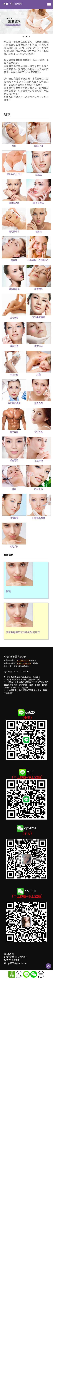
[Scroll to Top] (48, 966)
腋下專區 (38, 346)
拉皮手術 (38, 460)
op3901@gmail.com (17, 963)
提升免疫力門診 (14, 174)
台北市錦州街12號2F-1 (16, 957)
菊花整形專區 (14, 403)
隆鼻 (14, 489)
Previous (4, 21)
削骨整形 (38, 403)
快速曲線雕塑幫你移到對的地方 (23, 632)
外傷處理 (14, 374)
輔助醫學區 (14, 231)
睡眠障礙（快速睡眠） (38, 260)
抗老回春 (14, 517)
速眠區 (38, 174)
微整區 (38, 231)
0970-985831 (12, 960)
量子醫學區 (38, 203)
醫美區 (14, 260)
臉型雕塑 (38, 289)
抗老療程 (14, 317)
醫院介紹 (38, 146)
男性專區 (14, 432)
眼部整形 (38, 489)
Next (48, 21)
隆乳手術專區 (38, 317)
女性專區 (38, 432)
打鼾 (14, 146)
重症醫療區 (14, 289)
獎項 (8, 591)
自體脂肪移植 (38, 517)
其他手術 (14, 546)
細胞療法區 (14, 203)
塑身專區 (14, 460)
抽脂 (38, 374)
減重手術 (14, 346)
